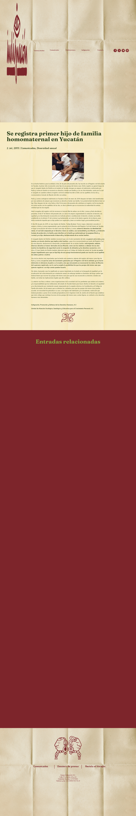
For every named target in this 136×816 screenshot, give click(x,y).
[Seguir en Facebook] (115, 50)
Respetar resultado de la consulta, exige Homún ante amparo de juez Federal (63, 555)
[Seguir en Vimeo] (123, 50)
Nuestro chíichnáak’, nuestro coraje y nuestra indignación (55, 432)
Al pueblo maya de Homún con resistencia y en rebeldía (53, 599)
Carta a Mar (18, 578)
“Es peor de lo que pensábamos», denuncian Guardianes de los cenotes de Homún (67, 700)
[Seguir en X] (119, 50)
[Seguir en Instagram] (127, 50)
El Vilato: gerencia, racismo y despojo (38, 454)
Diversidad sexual (47, 148)
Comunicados (28, 148)
